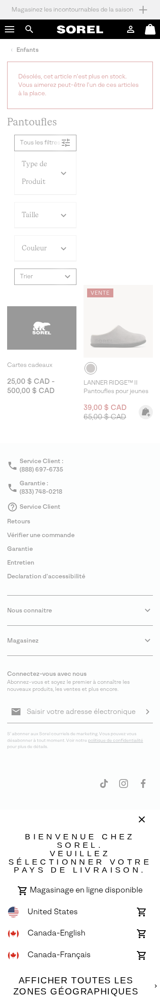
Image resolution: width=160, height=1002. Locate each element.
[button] (10, 29)
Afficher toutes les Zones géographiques (75, 986)
